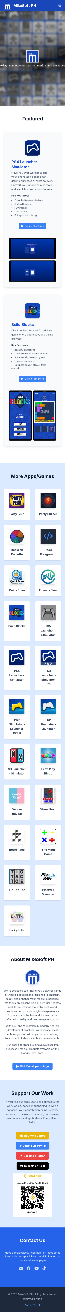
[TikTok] (44, 1268)
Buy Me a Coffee (34, 1135)
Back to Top (31, 1305)
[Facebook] (29, 1268)
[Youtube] (36, 1268)
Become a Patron (34, 1155)
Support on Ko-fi (34, 1165)
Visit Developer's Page (34, 1066)
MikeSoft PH (24, 5)
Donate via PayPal (34, 1145)
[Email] (21, 1268)
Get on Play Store (34, 226)
